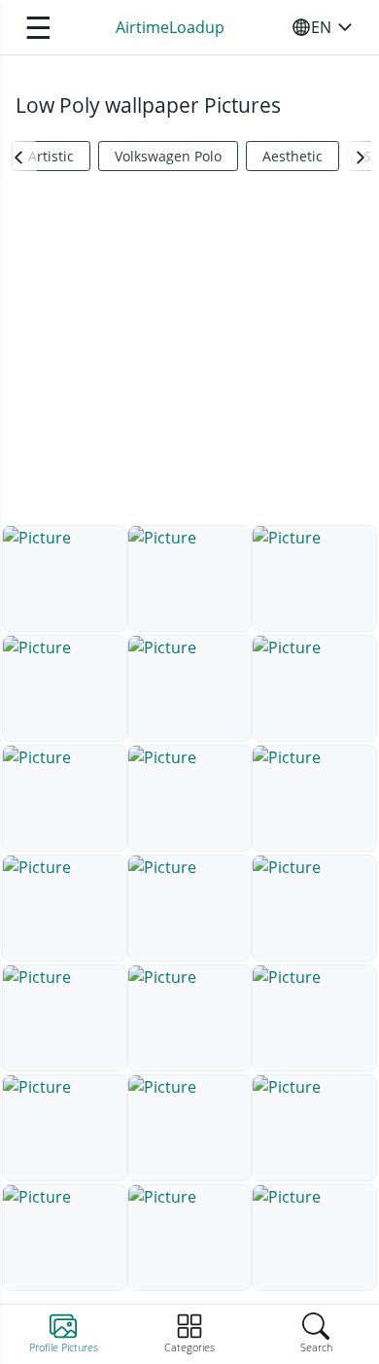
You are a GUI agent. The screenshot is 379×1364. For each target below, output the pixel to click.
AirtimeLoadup (170, 27)
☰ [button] (38, 27)
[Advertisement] (189, 356)
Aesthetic (292, 156)
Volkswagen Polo (168, 156)
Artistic (51, 156)
